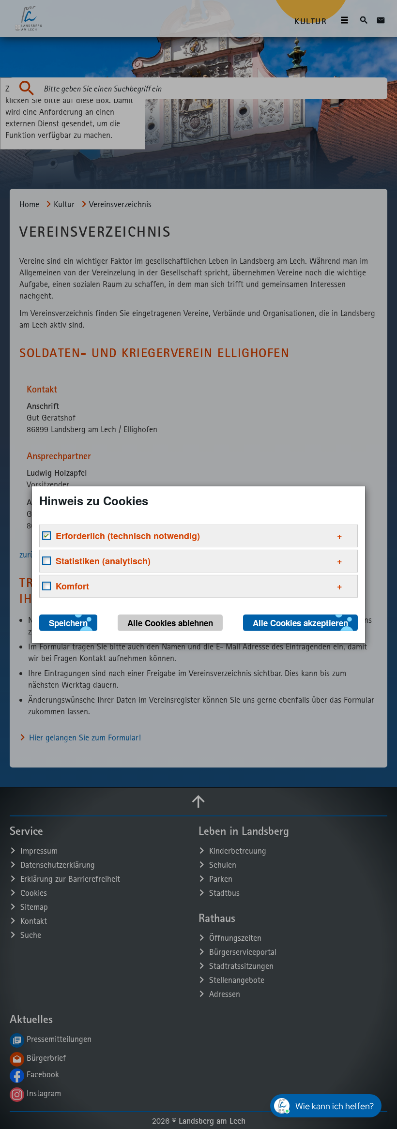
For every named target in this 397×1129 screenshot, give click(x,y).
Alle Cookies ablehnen (170, 622)
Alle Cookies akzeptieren (300, 622)
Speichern (68, 622)
